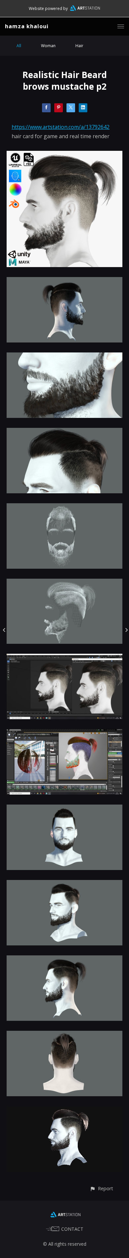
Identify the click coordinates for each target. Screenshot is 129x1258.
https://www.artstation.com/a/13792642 (60, 127)
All (19, 45)
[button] (101, 1188)
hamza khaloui (27, 26)
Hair (79, 45)
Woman (48, 45)
